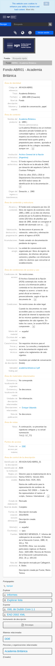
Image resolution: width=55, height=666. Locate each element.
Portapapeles (15, 32)
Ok (46, 4)
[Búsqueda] (50, 24)
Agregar (9, 586)
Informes (11, 594)
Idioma (22, 32)
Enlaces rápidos (30, 32)
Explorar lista (14, 600)
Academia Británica (27, 119)
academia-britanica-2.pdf (29, 368)
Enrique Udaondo (29, 408)
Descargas (28, 625)
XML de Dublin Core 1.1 (20, 609)
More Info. (30, 9)
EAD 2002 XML (15, 614)
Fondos (7, 58)
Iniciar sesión (43, 32)
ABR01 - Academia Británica (24, 63)
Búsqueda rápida (20, 58)
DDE (24, 446)
